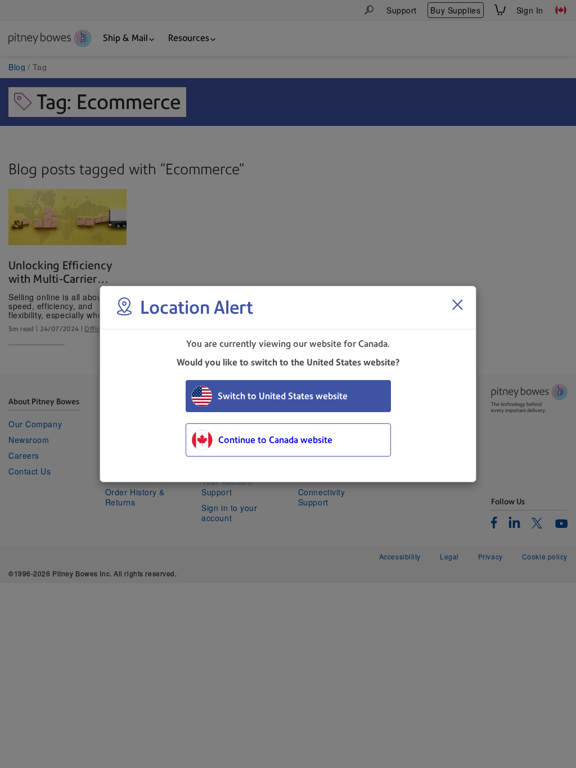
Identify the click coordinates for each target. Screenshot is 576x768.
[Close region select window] (457, 305)
